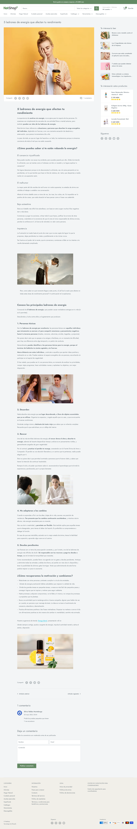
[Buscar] (96, 8)
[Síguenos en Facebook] (102, 138)
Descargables (8, 811)
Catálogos (7, 805)
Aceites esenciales (9, 799)
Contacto (34, 793)
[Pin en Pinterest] (19, 98)
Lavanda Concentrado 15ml (120, 119)
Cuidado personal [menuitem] (36, 14)
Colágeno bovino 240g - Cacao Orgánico (121, 107)
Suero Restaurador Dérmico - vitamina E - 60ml (120, 93)
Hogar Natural (8, 793)
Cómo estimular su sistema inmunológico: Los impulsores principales (121, 75)
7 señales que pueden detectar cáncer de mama (121, 65)
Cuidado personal (9, 796)
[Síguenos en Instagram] (106, 138)
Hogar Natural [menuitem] (23, 14)
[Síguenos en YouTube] (114, 138)
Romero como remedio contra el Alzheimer (122, 34)
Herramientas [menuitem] (86, 14)
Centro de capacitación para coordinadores (97, 790)
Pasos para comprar (38, 790)
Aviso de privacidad (66, 787)
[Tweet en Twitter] (23, 98)
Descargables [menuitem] (100, 14)
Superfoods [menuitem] (63, 14)
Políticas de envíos (65, 790)
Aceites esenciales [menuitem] (51, 14)
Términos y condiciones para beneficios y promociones (40, 803)
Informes (6, 790)
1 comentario (88, 98)
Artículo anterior (24, 694)
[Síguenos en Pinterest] (110, 138)
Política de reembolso (38, 799)
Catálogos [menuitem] (74, 14)
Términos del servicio (38, 796)
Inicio (5, 787)
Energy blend (42, 621)
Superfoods (7, 802)
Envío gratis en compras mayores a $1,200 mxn (68, 2)
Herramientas (8, 808)
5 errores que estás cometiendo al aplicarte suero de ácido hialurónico (122, 54)
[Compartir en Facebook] (15, 98)
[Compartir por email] (27, 98)
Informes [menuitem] (13, 14)
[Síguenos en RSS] (118, 138)
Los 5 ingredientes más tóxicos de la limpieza (121, 44)
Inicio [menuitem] (5, 14)
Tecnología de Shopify (10, 824)
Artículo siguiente (73, 694)
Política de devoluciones (67, 793)
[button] (115, 99)
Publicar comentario (26, 766)
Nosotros (34, 787)
